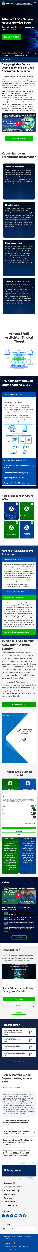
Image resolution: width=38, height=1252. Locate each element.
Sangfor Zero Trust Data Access (16, 483)
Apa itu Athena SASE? (11, 1088)
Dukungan (8, 1198)
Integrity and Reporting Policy (11, 1250)
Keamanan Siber (12, 53)
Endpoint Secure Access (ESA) (16, 473)
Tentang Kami (9, 1202)
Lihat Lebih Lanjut (19, 1061)
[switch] (33, 809)
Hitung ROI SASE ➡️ (11, 37)
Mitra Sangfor (9, 1194)
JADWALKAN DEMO (19, 139)
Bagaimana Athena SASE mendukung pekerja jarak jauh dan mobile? (17, 1132)
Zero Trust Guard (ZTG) (13, 395)
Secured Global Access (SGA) (15, 460)
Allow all (19, 827)
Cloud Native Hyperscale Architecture (16, 632)
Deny (19, 834)
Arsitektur (6, 59)
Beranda (4, 53)
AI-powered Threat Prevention (14, 592)
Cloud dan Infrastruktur (13, 1187)
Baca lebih (19, 937)
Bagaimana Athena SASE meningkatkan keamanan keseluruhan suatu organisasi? (18, 1142)
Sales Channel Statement (10, 1246)
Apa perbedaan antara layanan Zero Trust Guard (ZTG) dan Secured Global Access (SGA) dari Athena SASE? (17, 1153)
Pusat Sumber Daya (12, 1190)
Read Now (19, 999)
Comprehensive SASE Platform (14, 559)
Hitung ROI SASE (19, 704)
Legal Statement (23, 1246)
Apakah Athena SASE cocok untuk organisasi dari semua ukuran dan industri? (16, 1122)
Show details (28, 823)
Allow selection (19, 831)
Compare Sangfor (11, 1205)
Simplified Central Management (14, 597)
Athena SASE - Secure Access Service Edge (16, 55)
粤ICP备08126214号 (8, 1243)
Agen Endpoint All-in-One (14, 478)
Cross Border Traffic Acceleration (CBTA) (17, 466)
